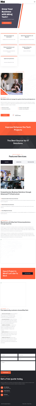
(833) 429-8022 (18, 115)
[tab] (7, 162)
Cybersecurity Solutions (9, 58)
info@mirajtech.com (7, 392)
